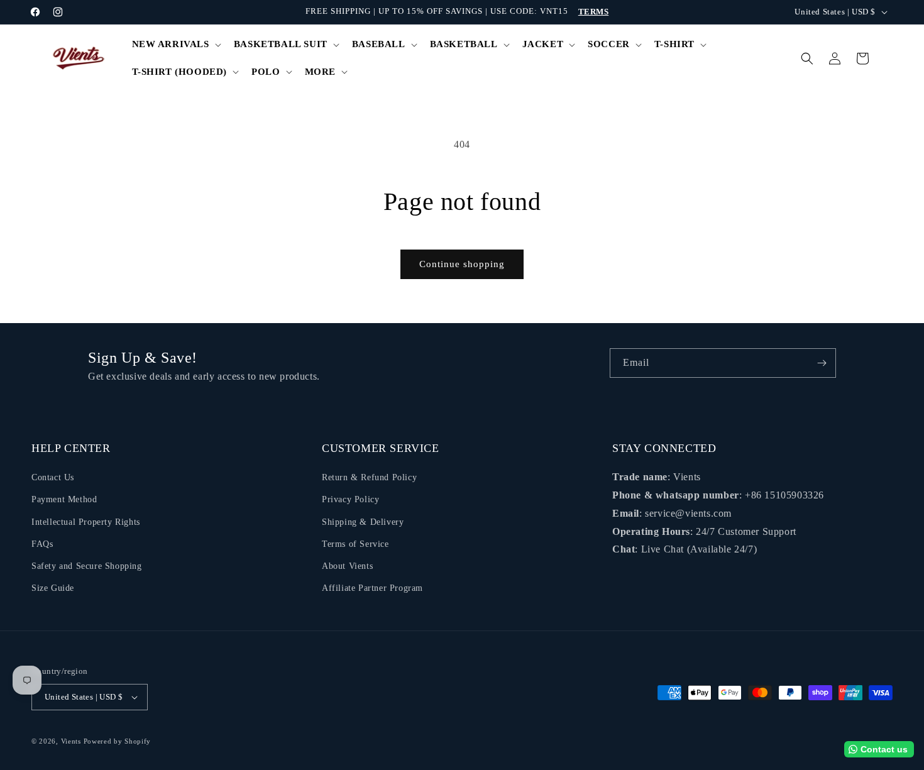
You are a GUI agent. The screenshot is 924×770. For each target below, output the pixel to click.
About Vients (347, 566)
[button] (175, 44)
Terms (593, 11)
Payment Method (64, 499)
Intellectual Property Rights (85, 522)
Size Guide (52, 588)
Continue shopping (462, 264)
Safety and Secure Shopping (86, 566)
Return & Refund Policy (369, 477)
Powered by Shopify (117, 741)
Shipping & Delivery (363, 522)
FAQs (42, 544)
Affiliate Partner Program (372, 588)
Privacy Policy (350, 499)
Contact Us (52, 477)
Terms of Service (355, 544)
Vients (71, 741)
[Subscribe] (821, 363)
